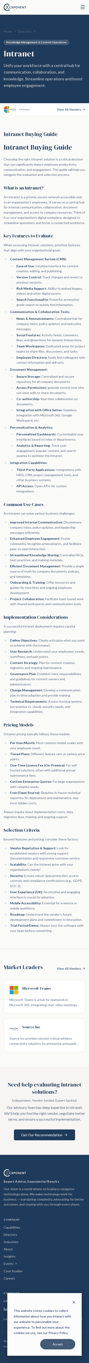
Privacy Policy (58, 1333)
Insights (10, 1256)
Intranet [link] (43, 31)
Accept (57, 1344)
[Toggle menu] (82, 7)
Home (8, 31)
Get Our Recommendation (41, 1135)
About (8, 1249)
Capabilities (12, 1227)
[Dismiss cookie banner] (73, 1302)
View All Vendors (69, 109)
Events (10, 1264)
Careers (9, 1278)
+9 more (24, 109)
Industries (11, 1242)
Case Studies (13, 1271)
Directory (24, 31)
